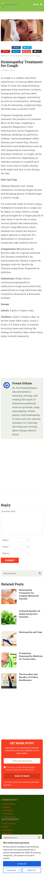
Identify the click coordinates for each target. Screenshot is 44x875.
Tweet (28, 47)
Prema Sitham (9, 70)
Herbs (6, 826)
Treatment (8, 813)
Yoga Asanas (9, 817)
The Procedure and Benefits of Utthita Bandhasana (28, 677)
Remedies (8, 830)
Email (38, 51)
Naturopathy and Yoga (30, 632)
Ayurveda (8, 833)
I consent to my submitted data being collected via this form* (20, 768)
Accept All (22, 864)
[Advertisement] (19, 355)
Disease (7, 807)
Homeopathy (9, 804)
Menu (36, 4)
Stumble (27, 51)
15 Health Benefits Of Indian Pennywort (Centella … (29, 614)
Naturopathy (10, 823)
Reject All (32, 870)
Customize (11, 870)
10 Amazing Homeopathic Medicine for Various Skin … (31, 656)
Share (17, 47)
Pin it (6, 51)
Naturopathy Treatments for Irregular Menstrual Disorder (29, 594)
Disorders (8, 810)
